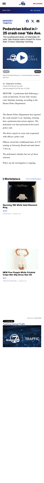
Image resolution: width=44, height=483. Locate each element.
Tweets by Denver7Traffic (14, 324)
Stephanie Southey (13, 83)
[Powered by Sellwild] (37, 318)
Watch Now (37, 3)
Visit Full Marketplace (33, 179)
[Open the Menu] (4, 4)
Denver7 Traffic (8, 22)
